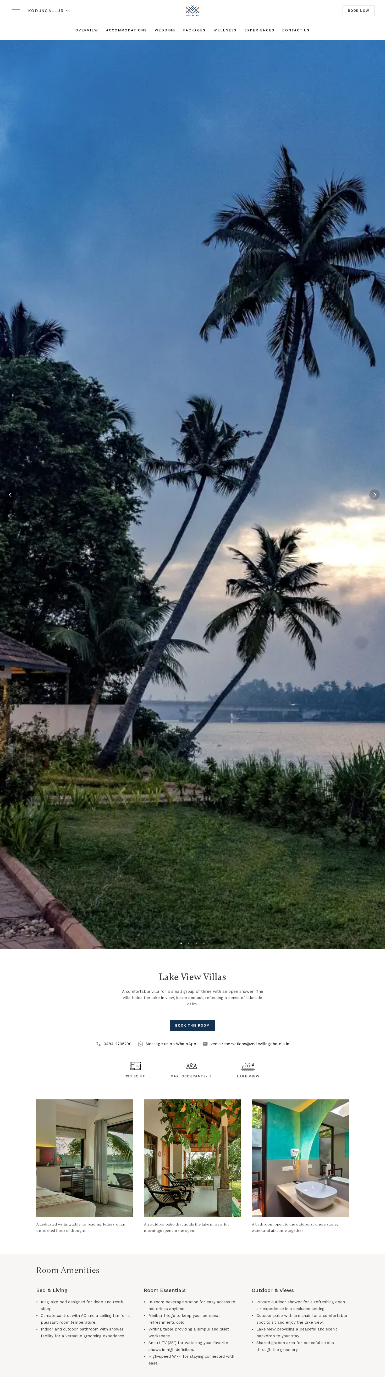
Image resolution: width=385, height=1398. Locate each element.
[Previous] (10, 494)
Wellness (225, 30)
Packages (194, 30)
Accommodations (126, 30)
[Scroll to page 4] (203, 943)
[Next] (374, 494)
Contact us (296, 30)
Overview (86, 30)
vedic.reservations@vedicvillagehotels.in (250, 1043)
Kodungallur (46, 10)
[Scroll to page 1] (181, 943)
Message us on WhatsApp (171, 1043)
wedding (165, 30)
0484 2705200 (117, 1043)
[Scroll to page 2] (188, 943)
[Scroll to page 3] (196, 943)
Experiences (259, 30)
